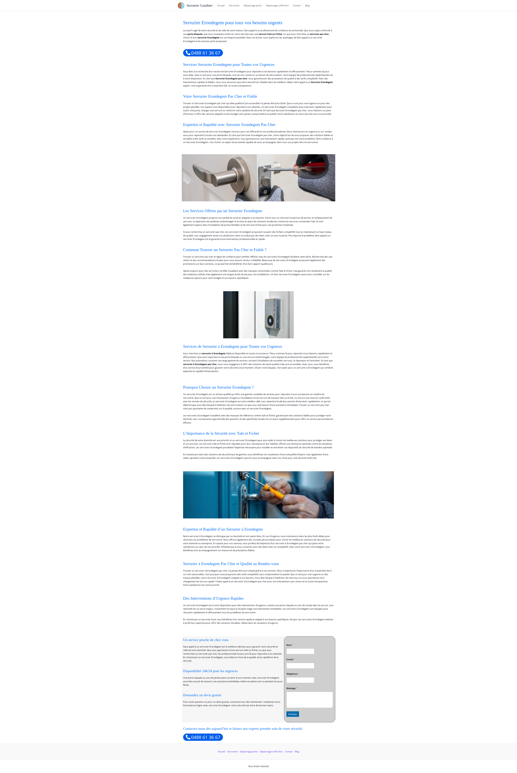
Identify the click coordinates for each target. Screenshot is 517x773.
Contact (297, 5)
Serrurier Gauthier (200, 5)
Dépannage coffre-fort (277, 5)
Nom (289, 645)
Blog (307, 5)
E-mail (290, 659)
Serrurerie (234, 5)
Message (291, 688)
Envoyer (292, 714)
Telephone (292, 674)
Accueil (221, 5)
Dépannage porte (253, 5)
